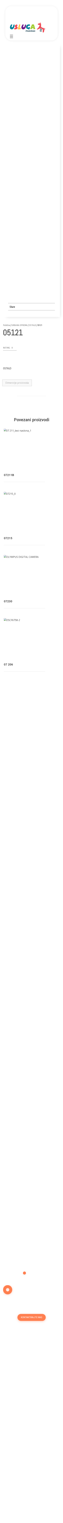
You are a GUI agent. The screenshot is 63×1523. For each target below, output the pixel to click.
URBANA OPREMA (20, 325)
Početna (6, 325)
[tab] (17, 383)
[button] (10, 348)
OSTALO (32, 325)
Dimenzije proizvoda (17, 382)
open (49, 80)
